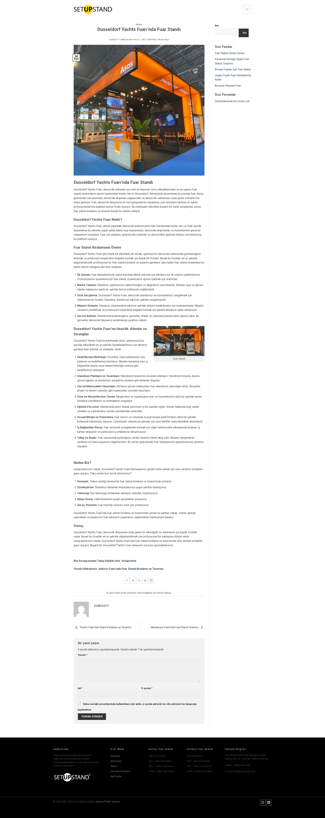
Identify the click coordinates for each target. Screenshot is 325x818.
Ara (217, 25)
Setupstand (129, 560)
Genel (139, 25)
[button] (247, 9)
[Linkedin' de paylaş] (151, 581)
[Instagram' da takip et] (263, 803)
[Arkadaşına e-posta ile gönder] (139, 581)
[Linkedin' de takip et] (269, 803)
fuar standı (119, 279)
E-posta (147, 688)
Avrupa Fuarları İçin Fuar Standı (233, 69)
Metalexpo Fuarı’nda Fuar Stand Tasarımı (175, 627)
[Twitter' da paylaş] (133, 581)
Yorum (82, 655)
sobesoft (114, 40)
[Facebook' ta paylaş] (127, 581)
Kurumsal (115, 756)
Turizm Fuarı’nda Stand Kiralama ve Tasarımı (105, 627)
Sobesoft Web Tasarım (108, 801)
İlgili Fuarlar (116, 776)
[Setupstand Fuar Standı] (93, 9)
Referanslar (116, 761)
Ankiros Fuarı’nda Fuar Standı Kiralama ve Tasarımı (131, 568)
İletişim (114, 766)
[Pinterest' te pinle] (145, 581)
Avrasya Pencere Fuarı (228, 85)
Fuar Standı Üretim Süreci (230, 53)
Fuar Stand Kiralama (120, 771)
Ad (80, 688)
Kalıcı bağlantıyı (145, 593)
